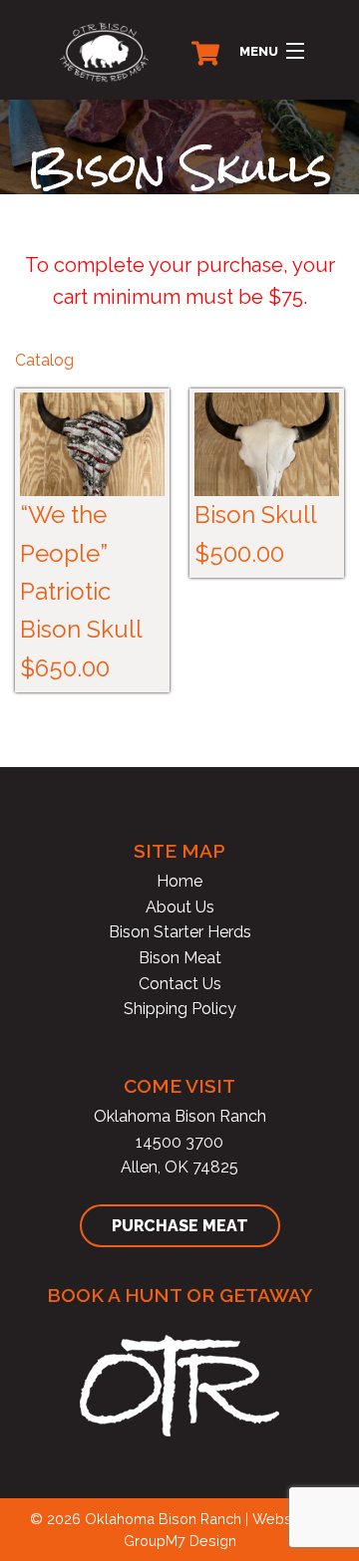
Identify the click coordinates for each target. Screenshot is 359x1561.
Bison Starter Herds (180, 931)
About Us (180, 907)
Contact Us (180, 983)
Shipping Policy (180, 1008)
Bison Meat (180, 957)
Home (179, 881)
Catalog (44, 360)
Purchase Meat (180, 1225)
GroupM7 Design (180, 1540)
